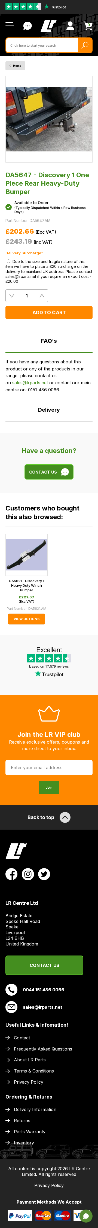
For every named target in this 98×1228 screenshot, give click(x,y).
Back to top (40, 817)
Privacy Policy (28, 1082)
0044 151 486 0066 (43, 989)
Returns (22, 1120)
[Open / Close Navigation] (9, 26)
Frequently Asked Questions (43, 1049)
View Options (26, 619)
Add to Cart (49, 312)
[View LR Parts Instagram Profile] (28, 873)
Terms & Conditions (34, 1071)
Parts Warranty (29, 1131)
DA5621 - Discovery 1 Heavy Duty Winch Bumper (26, 585)
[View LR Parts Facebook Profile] (11, 873)
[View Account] (70, 25)
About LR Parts (30, 1059)
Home (17, 65)
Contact (22, 1037)
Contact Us (27, 25)
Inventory (24, 1143)
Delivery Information (35, 1109)
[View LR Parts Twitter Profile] (44, 873)
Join (49, 787)
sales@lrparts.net (30, 382)
